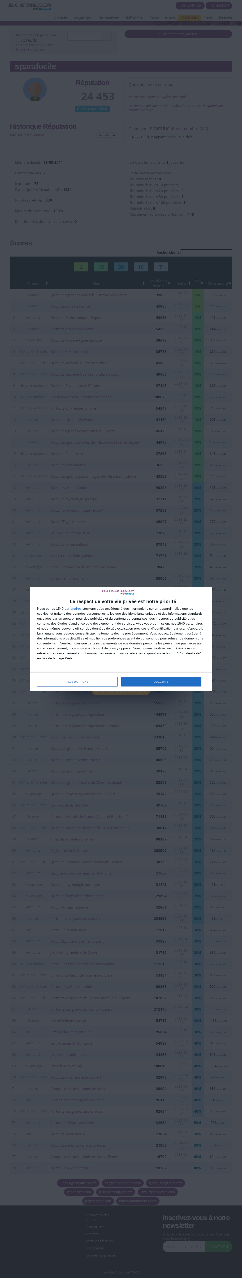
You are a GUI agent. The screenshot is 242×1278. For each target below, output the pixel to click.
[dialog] (121, 639)
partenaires (73, 608)
